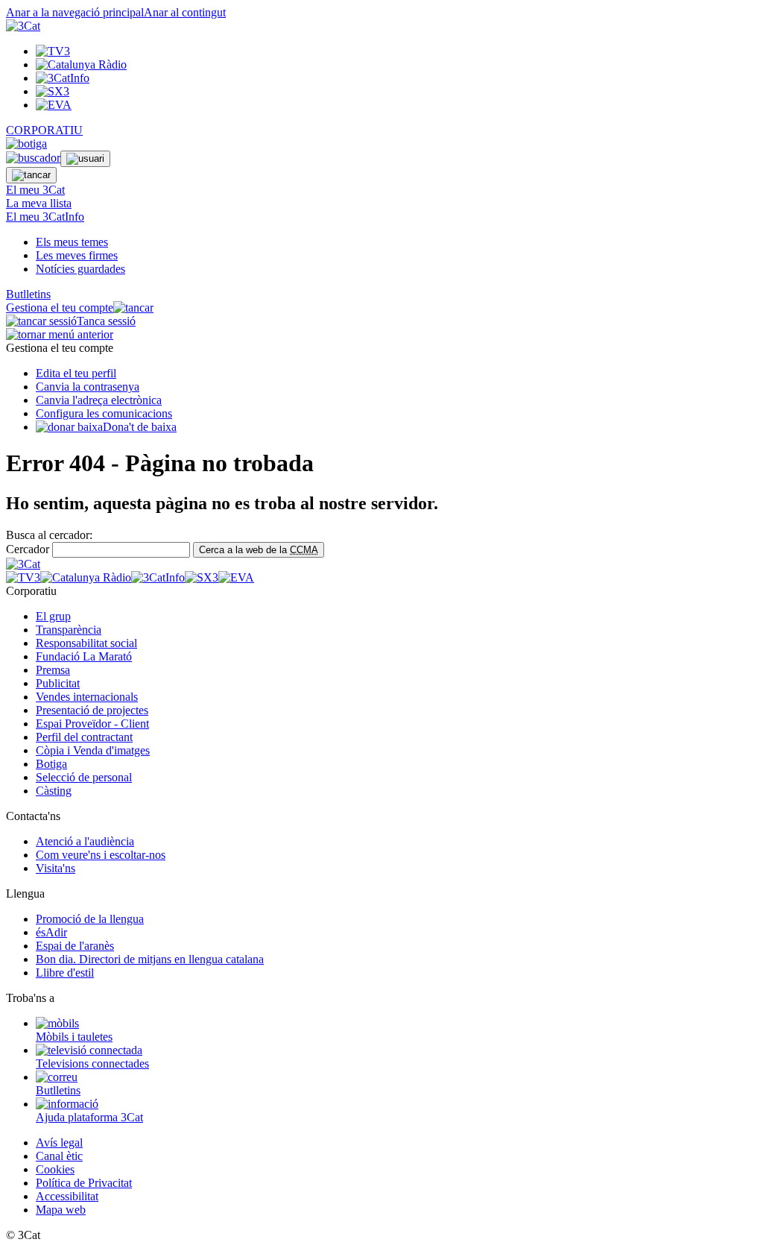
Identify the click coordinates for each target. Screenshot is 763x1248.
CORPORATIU (44, 130)
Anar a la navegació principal (75, 12)
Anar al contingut (185, 12)
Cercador (27, 549)
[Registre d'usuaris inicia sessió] (85, 159)
